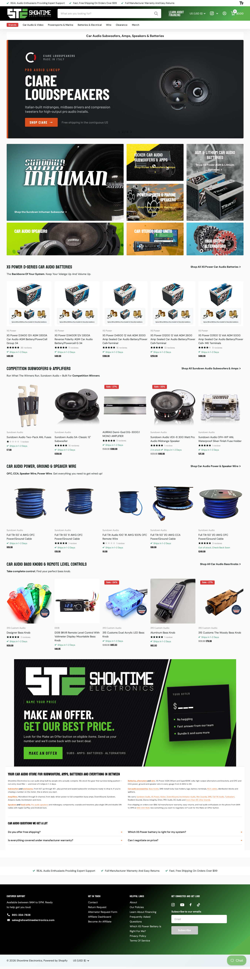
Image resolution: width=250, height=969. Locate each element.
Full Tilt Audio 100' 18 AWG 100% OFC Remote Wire (125, 536)
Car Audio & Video (33, 24)
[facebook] (191, 904)
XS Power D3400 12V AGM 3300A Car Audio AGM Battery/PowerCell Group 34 (27, 339)
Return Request (97, 907)
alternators (142, 781)
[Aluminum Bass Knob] (172, 601)
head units (25, 804)
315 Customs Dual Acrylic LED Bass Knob (123, 634)
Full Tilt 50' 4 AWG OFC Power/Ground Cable (21, 536)
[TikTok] (198, 904)
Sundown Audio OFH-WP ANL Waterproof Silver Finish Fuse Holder (219, 439)
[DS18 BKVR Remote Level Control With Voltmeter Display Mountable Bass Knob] (77, 601)
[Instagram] (173, 904)
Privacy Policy (138, 936)
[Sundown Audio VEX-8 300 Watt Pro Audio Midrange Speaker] (172, 405)
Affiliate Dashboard (99, 916)
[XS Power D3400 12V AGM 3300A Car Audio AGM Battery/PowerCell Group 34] (29, 303)
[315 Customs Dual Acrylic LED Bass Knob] (125, 601)
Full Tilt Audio (218, 797)
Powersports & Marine (60, 24)
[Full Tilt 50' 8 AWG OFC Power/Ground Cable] (77, 503)
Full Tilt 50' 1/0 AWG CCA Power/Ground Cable (165, 536)
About (133, 902)
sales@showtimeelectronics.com (33, 920)
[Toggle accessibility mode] (241, 3)
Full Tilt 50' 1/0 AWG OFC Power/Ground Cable (213, 536)
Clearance (121, 24)
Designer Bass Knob (18, 632)
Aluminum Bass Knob (162, 632)
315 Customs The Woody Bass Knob (219, 632)
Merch (135, 24)
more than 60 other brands (198, 800)
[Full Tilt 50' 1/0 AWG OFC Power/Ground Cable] (220, 503)
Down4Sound (172, 797)
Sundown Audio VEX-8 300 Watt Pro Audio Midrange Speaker (172, 439)
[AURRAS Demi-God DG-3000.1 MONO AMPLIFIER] (125, 405)
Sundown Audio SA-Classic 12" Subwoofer (73, 439)
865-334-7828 (143, 808)
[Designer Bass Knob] (29, 601)
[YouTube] (182, 904)
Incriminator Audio (187, 797)
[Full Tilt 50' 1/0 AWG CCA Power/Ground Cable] (172, 503)
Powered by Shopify (55, 960)
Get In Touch (94, 896)
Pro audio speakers (39, 804)
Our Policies (137, 907)
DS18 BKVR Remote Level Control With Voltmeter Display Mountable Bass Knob (77, 636)
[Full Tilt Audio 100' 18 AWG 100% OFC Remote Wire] (125, 503)
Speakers (12, 804)
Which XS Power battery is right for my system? (157, 832)
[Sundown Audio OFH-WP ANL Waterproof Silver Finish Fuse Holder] (220, 405)
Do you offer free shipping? (24, 832)
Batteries (132, 781)
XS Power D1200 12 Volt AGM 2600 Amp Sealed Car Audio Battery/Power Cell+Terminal (172, 339)
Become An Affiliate (99, 921)
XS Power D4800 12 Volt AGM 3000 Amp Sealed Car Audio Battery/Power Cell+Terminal (125, 339)
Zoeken (156, 13)
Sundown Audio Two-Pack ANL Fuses (29, 437)
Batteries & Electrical (90, 24)
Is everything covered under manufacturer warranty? (40, 840)
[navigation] (118, 132)
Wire (108, 24)
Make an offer (43, 753)
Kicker (163, 797)
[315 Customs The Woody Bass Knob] (220, 601)
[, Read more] (214, 13)
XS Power (155, 797)
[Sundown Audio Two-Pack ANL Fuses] (29, 405)
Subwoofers (13, 789)
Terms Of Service (140, 940)
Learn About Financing (143, 912)
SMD (210, 797)
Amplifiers (12, 797)
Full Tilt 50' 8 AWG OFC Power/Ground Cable (69, 536)
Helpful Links (137, 896)
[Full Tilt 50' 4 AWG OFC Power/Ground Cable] (29, 503)
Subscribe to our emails (186, 911)
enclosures (28, 789)
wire (153, 781)
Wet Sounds (201, 797)
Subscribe (184, 930)
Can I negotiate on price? (143, 840)
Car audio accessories (138, 789)
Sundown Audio (143, 797)
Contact (93, 902)
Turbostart (230, 797)
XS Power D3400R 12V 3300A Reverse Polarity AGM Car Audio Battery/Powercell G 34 (74, 339)
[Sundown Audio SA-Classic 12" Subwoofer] (77, 405)
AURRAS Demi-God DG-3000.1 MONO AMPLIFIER (121, 434)
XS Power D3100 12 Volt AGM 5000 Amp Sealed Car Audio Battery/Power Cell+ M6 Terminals (220, 339)
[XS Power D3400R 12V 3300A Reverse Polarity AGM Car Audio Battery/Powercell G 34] (77, 303)
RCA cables (212, 789)
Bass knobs (154, 789)
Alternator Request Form (102, 912)
